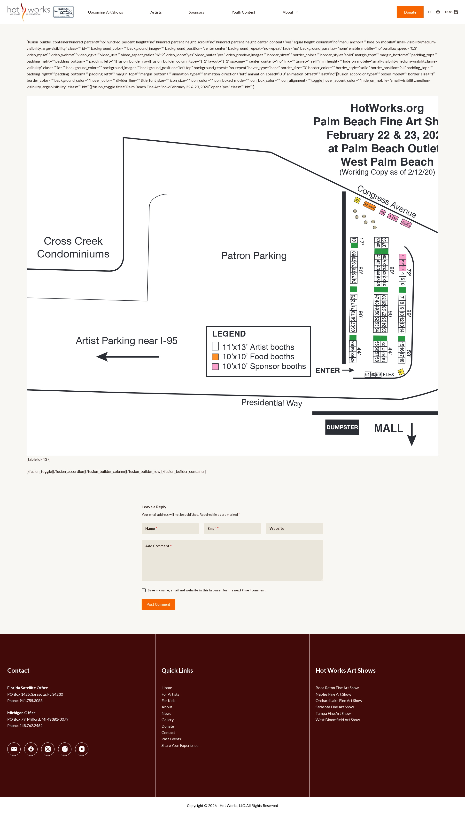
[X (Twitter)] (47, 749)
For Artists (170, 694)
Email (213, 528)
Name (151, 528)
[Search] (429, 12)
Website (277, 528)
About (288, 12)
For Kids (168, 700)
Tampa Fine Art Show (333, 713)
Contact (168, 732)
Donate (410, 12)
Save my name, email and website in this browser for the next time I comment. (207, 590)
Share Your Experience (180, 745)
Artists (156, 12)
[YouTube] (81, 749)
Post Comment (158, 604)
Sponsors (196, 12)
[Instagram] (64, 749)
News (166, 713)
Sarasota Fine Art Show (335, 706)
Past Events (171, 738)
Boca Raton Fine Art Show (337, 687)
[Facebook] (31, 749)
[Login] (438, 12)
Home (167, 687)
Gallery (168, 719)
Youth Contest (243, 12)
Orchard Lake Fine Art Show (339, 700)
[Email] (14, 749)
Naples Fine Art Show (333, 694)
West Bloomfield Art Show (338, 719)
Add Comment (158, 546)
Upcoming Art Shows (105, 12)
